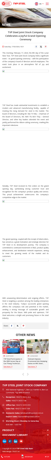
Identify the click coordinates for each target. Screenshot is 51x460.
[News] (25, 18)
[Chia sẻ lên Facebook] (36, 47)
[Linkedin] (16, 441)
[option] (25, 18)
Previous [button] (23, 374)
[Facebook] (10, 441)
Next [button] (28, 374)
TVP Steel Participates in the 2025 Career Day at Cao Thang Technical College (13, 361)
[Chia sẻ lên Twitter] (41, 47)
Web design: (7, 451)
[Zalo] (4, 441)
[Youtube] (21, 441)
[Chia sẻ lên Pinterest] (45, 47)
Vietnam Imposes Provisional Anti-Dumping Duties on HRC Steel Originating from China (37, 361)
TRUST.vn (16, 451)
